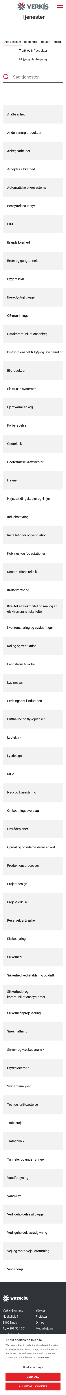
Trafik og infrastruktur (33, 50)
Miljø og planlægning (33, 59)
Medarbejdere (44, 1328)
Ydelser (40, 1310)
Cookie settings (33, 1367)
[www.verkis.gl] (33, 6)
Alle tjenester (12, 42)
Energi (58, 42)
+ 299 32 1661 (16, 1328)
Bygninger (30, 42)
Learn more (43, 1357)
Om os (40, 1322)
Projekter (41, 1316)
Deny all (33, 1376)
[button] (60, 6)
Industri (45, 42)
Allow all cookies (33, 1386)
